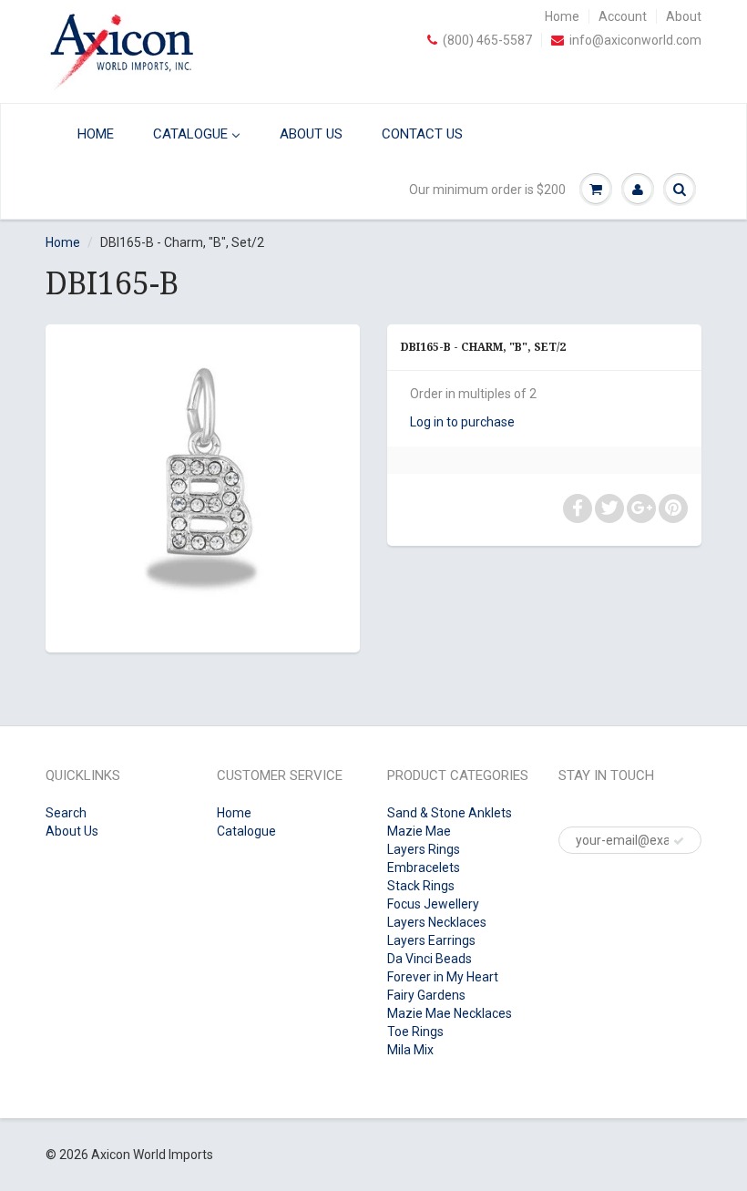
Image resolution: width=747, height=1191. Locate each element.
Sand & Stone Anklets (449, 813)
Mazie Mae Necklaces (449, 1013)
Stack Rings (421, 885)
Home (562, 16)
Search (66, 813)
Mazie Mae (419, 831)
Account (623, 16)
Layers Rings (423, 849)
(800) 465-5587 (487, 40)
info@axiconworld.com (635, 40)
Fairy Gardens (426, 995)
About (683, 16)
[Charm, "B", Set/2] (202, 486)
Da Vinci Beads (429, 958)
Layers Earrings (431, 940)
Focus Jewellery (433, 904)
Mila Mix (410, 1049)
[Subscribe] (678, 841)
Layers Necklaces (436, 922)
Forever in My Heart (442, 977)
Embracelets (423, 867)
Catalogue (246, 831)
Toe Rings (415, 1031)
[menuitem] (84, 133)
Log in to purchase (462, 422)
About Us (72, 831)
